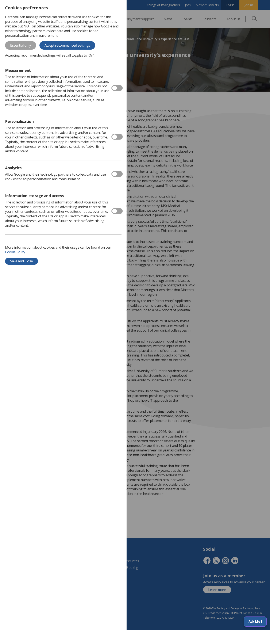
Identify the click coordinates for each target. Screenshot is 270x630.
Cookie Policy (15, 252)
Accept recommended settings (67, 45)
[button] (255, 621)
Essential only (20, 45)
